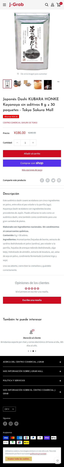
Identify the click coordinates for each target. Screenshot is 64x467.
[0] (58, 5)
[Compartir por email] (59, 180)
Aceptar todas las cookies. (18, 458)
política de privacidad (38, 453)
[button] (32, 300)
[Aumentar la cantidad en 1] (33, 143)
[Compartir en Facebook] (42, 180)
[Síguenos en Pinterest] (16, 424)
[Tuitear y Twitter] (53, 180)
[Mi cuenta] (52, 4)
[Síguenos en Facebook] (5, 424)
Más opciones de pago (32, 169)
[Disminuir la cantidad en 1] (17, 143)
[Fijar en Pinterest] (48, 180)
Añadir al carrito (32, 153)
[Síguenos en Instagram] (11, 424)
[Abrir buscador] (46, 4)
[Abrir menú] (4, 5)
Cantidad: (7, 142)
